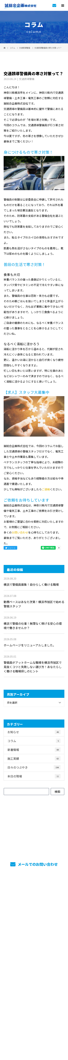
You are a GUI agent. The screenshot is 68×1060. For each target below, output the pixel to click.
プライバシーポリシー (34, 1037)
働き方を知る (34, 927)
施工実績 (33, 758)
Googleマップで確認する (34, 1015)
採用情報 (34, 917)
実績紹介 (34, 907)
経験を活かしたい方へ (34, 957)
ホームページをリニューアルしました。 (30, 645)
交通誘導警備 (24, 47)
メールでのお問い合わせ (37, 864)
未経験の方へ (34, 947)
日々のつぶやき (33, 767)
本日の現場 (33, 776)
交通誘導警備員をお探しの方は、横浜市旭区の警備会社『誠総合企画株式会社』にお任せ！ (34, 1032)
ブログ (33, 987)
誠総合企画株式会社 (34, 998)
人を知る (34, 937)
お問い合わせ (20, 532)
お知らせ (33, 732)
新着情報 (33, 749)
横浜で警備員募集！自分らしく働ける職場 (31, 584)
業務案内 (34, 897)
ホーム (33, 887)
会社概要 (34, 967)
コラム (33, 741)
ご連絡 (46, 489)
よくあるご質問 (34, 977)
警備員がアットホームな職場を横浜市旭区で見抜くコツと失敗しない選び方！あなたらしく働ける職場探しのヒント (33, 666)
